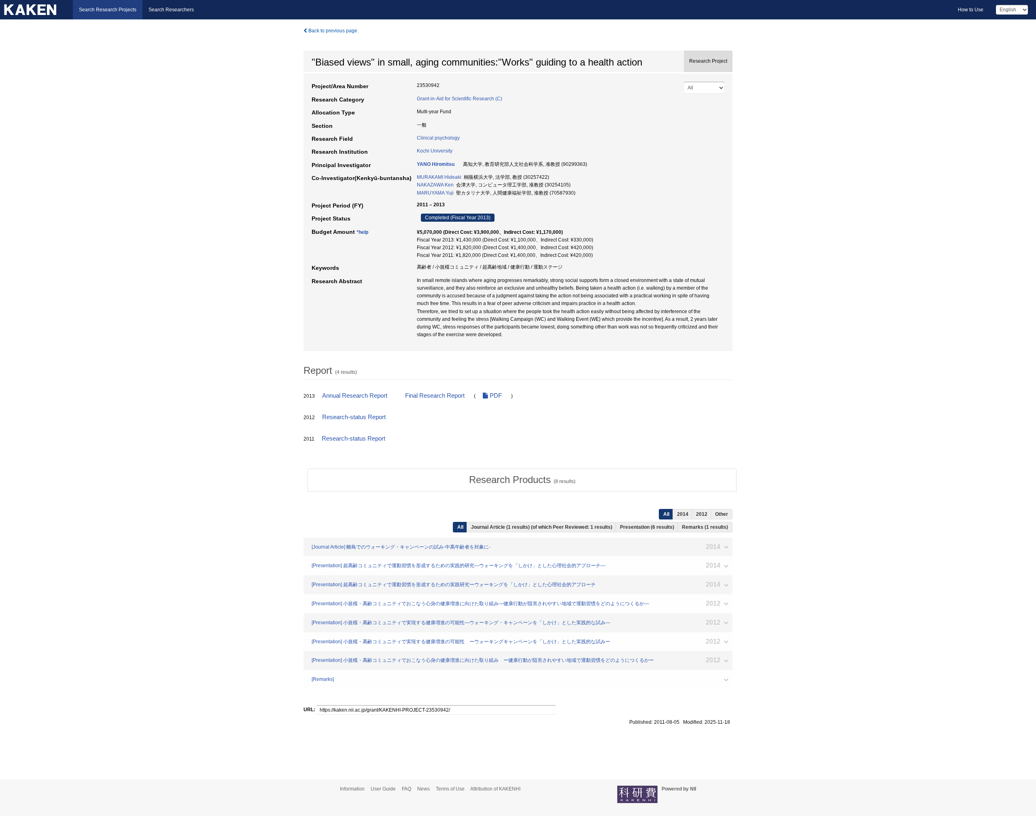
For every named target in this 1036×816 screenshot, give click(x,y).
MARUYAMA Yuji (435, 193)
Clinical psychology (438, 138)
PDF (495, 395)
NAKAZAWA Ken (435, 185)
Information (352, 789)
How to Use (970, 10)
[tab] (522, 479)
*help (362, 232)
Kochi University (434, 151)
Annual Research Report (354, 395)
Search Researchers (171, 10)
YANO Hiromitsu (435, 164)
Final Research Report (435, 395)
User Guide (383, 789)
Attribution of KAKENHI (495, 789)
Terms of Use (450, 789)
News (423, 789)
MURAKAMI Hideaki (439, 177)
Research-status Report (354, 417)
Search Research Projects (107, 10)
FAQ (406, 789)
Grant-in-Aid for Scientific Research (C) (459, 99)
